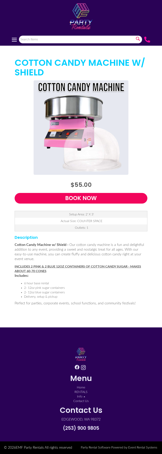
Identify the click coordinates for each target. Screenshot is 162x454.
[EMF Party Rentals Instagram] (83, 368)
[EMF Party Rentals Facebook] (77, 368)
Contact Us (81, 401)
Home (81, 387)
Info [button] (80, 396)
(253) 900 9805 (81, 428)
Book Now (81, 198)
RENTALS (81, 392)
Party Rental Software (95, 447)
